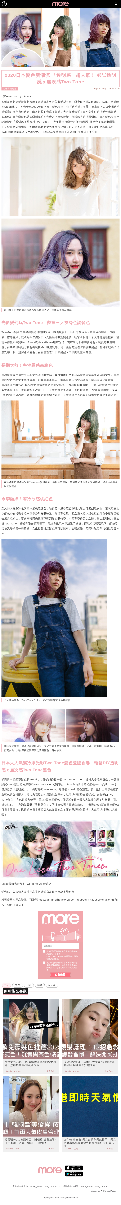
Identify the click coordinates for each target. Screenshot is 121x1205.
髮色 (39, 985)
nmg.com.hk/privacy (55, 956)
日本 (28, 985)
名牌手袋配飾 (9, 89)
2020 (18, 985)
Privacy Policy (109, 1191)
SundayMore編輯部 (14, 1071)
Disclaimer (96, 1191)
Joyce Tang (100, 88)
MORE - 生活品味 (73, 1148)
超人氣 (52, 985)
